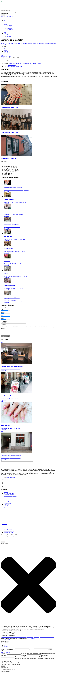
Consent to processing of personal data (11, 664)
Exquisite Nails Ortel (9, 199)
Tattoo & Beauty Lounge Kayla (11, 224)
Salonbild (6, 51)
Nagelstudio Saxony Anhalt (10, 496)
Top (4, 48)
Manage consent (4, 641)
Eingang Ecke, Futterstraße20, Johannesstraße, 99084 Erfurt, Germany (17, 43)
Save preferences (22, 638)
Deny (7, 638)
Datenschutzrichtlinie (8, 532)
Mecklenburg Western (9, 493)
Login (5, 645)
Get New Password (5, 671)
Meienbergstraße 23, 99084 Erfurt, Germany (14, 263)
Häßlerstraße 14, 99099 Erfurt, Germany (13, 214)
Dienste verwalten (14, 637)
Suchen (2, 15)
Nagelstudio (9, 25)
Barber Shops (10, 29)
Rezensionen (7, 52)
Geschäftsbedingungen (9, 531)
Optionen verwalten (5, 637)
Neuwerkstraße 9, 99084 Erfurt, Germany (10, 428)
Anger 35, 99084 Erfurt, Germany (12, 227)
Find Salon (4, 524)
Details (5, 50)
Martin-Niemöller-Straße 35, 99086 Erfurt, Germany (16, 276)
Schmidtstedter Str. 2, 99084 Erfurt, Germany (14, 239)
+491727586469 (38, 43)
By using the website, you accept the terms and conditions (15, 662)
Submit (2, 542)
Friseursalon (9, 28)
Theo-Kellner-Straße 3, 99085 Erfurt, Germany (15, 202)
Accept (2, 638)
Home (5, 22)
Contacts (9, 36)
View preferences (13, 638)
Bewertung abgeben (5, 336)
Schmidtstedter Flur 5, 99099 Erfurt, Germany (14, 251)
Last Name (24, 655)
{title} (2, 639)
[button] (28, 585)
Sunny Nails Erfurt (8, 248)
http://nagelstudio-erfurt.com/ (49, 43)
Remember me (5, 651)
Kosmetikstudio (10, 26)
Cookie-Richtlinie (8, 529)
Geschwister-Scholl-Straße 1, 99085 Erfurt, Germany (16, 190)
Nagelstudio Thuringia (9, 494)
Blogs (5, 32)
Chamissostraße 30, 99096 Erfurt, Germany (11, 369)
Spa (7, 30)
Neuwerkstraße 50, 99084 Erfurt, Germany (11, 458)
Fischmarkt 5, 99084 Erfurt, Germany (9, 398)
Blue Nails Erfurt (8, 236)
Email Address (45, 655)
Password (31, 649)
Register (5, 646)
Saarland (6, 492)
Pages (5, 33)
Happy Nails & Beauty (9, 285)
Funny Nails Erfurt (5, 425)
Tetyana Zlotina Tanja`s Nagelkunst (13, 187)
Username (3, 653)
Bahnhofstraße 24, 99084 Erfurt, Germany (13, 288)
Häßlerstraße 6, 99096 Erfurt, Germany (13, 300)
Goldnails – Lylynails (6, 395)
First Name (4, 655)
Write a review (4, 56)
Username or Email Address (8, 649)
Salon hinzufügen (5, 16)
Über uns (9, 34)
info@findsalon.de (10, 477)
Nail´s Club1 (7, 261)
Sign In (11, 16)
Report (9, 56)
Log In (50, 649)
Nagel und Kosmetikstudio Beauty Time (11, 455)
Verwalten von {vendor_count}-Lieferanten (29, 637)
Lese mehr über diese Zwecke (47, 637)
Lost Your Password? (6, 652)
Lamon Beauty (7, 211)
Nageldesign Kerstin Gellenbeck (12, 298)
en (4, 20)
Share (2, 55)
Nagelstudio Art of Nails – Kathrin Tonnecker (12, 366)
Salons (5, 24)
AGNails (6, 273)
